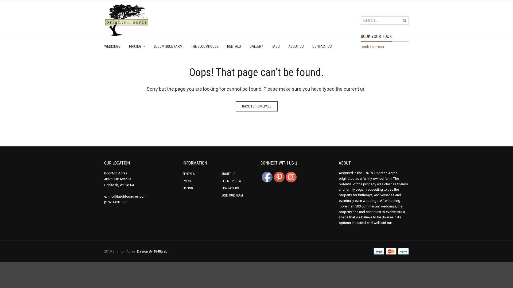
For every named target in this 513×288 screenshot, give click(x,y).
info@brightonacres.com (127, 196)
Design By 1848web (152, 251)
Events (187, 181)
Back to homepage (256, 106)
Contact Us (322, 46)
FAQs (276, 46)
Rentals (234, 46)
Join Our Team (232, 195)
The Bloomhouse (205, 46)
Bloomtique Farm (168, 46)
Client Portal (231, 181)
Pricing (135, 46)
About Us (296, 46)
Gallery (256, 46)
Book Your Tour (372, 47)
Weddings (112, 46)
